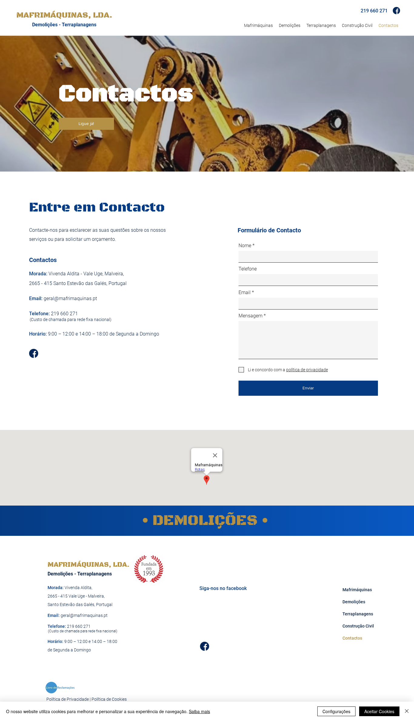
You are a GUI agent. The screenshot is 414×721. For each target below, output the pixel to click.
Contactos (352, 638)
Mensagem (250, 315)
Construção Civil (355, 626)
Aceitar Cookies (379, 711)
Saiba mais (199, 711)
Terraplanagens (355, 613)
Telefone (248, 269)
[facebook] (396, 10)
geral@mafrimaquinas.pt (70, 298)
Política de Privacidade (67, 699)
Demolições (353, 601)
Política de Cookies (109, 699)
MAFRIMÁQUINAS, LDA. (88, 565)
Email (245, 292)
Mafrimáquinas (355, 589)
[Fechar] (406, 711)
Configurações (336, 711)
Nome (245, 245)
